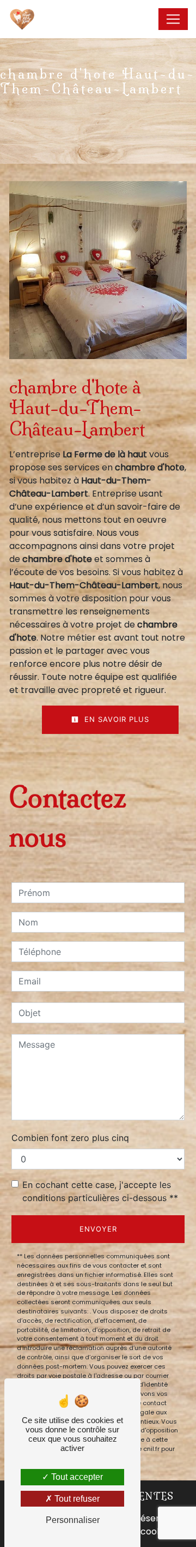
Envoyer (98, 1229)
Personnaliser (73, 1520)
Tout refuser (76, 1498)
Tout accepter (76, 1477)
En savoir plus (115, 719)
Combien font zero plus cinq (70, 1137)
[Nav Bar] (173, 19)
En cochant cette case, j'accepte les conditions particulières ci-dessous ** (100, 1191)
